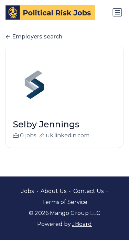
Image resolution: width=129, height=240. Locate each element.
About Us (53, 191)
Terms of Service (64, 202)
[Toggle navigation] (117, 12)
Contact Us (88, 191)
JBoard (82, 224)
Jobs (27, 191)
